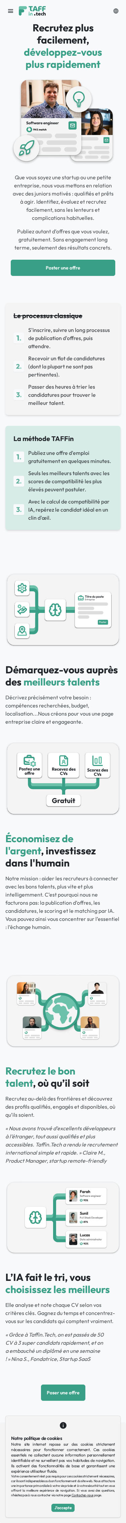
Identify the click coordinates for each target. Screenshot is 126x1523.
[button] (116, 10)
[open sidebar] (11, 11)
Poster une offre (63, 268)
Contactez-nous (82, 1495)
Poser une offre (63, 1393)
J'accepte (63, 1507)
